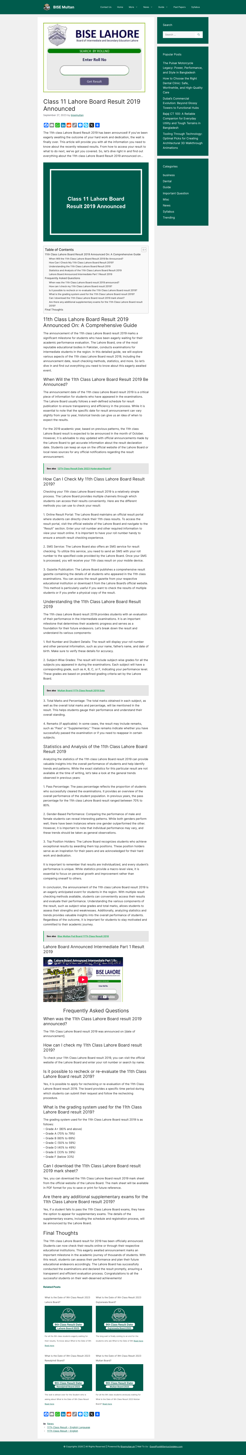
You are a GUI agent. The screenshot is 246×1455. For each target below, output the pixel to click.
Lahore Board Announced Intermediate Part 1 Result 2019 (80, 274)
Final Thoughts (54, 309)
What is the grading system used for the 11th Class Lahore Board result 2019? (92, 294)
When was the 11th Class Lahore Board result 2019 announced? (84, 282)
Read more (49, 1345)
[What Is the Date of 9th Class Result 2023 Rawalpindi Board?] (68, 1377)
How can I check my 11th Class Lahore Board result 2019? (80, 286)
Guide (161, 7)
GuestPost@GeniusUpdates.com (166, 1446)
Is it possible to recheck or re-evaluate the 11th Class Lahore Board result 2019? (93, 290)
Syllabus (195, 7)
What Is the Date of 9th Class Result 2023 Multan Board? (118, 1358)
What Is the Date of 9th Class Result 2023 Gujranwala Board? (118, 1300)
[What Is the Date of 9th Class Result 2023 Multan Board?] (119, 1377)
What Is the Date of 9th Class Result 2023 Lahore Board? (67, 1300)
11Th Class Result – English (62, 1431)
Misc (166, 199)
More (131, 7)
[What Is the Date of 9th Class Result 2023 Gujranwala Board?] (119, 1319)
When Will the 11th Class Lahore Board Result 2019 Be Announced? (86, 258)
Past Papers (180, 7)
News (146, 7)
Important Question (176, 193)
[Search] (199, 34)
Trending (169, 217)
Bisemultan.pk (128, 1446)
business (169, 175)
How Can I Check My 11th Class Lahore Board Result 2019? (81, 262)
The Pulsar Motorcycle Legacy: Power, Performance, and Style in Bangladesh (183, 68)
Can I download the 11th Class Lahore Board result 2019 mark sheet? (87, 298)
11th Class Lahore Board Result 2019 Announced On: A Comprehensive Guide (93, 254)
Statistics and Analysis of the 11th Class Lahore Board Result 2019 (85, 270)
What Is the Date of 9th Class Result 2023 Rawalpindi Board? (67, 1358)
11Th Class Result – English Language (68, 1427)
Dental (167, 181)
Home (120, 7)
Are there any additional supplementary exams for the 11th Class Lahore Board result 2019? (96, 304)
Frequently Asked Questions (62, 278)
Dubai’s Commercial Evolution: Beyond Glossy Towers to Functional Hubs (181, 103)
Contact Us (105, 7)
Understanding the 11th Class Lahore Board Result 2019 (79, 266)
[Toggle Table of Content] (142, 249)
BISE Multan (63, 7)
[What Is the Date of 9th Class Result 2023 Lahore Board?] (68, 1319)
